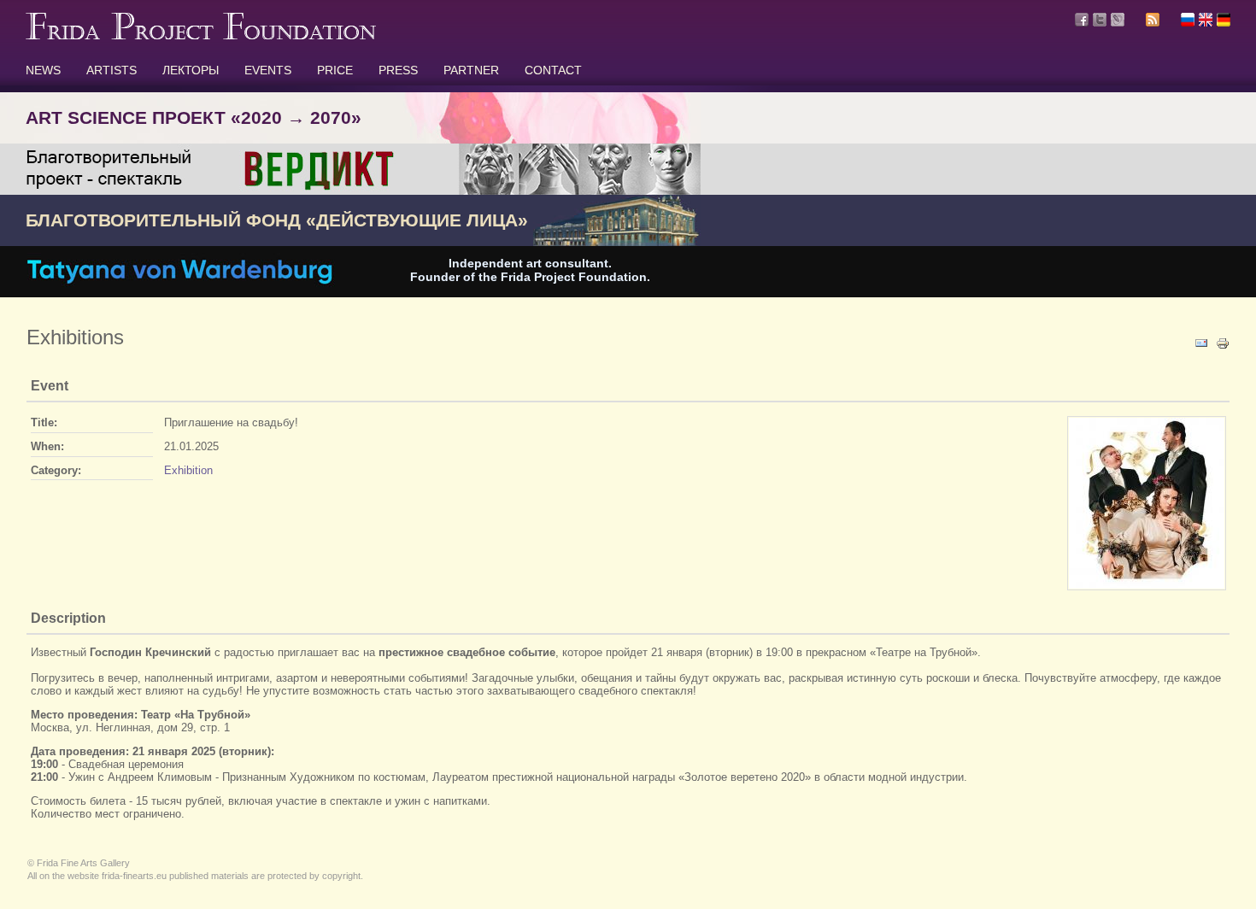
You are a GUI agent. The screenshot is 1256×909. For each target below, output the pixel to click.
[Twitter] (1099, 19)
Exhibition (188, 470)
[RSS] (1152, 22)
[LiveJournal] (1117, 19)
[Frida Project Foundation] (201, 36)
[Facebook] (1082, 19)
